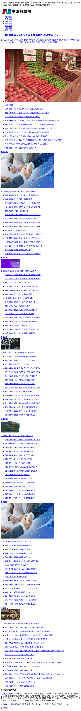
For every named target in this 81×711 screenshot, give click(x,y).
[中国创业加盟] (16, 13)
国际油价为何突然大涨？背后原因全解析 (20, 455)
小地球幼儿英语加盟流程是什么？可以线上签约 (22, 215)
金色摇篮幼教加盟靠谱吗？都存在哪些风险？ (22, 356)
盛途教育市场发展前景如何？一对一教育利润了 (22, 203)
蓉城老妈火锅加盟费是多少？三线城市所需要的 (22, 368)
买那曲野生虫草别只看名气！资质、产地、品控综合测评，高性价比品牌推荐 (33, 662)
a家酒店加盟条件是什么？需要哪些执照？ (20, 298)
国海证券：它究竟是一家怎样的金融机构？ (21, 494)
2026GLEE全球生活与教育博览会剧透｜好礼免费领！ (25, 647)
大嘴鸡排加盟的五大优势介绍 (16, 577)
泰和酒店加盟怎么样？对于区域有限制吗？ (21, 333)
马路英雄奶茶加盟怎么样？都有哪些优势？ (21, 596)
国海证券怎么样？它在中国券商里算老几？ (21, 498)
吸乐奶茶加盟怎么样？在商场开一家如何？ (21, 376)
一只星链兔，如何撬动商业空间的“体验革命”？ (22, 117)
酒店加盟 (8, 21)
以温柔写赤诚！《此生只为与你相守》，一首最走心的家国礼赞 (28, 678)
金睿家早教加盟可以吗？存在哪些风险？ (20, 384)
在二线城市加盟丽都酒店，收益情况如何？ (21, 310)
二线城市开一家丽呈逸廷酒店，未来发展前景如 (22, 275)
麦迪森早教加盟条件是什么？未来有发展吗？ (22, 580)
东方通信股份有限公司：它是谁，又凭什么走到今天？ (25, 666)
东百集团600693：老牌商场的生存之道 (19, 686)
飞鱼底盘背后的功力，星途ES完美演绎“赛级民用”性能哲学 (27, 132)
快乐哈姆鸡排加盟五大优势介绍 (17, 364)
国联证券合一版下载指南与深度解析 (18, 479)
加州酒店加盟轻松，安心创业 (16, 325)
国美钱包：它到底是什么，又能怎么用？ (20, 482)
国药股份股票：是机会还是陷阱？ (17, 475)
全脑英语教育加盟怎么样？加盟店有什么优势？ (22, 242)
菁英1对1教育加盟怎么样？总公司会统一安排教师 (23, 234)
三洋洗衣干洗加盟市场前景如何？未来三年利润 (22, 372)
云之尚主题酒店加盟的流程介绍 (17, 282)
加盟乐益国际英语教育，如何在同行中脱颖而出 (22, 222)
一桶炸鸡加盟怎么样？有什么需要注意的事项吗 (22, 395)
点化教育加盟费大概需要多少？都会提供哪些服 (22, 207)
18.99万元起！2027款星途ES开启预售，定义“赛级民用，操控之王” (30, 124)
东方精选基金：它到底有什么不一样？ (19, 655)
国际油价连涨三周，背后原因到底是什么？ (21, 451)
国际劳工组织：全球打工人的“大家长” (19, 459)
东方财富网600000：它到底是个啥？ (18, 659)
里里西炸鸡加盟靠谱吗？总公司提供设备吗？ (22, 411)
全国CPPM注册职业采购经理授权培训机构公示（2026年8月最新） (34, 42)
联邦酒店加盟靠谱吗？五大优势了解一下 (20, 302)
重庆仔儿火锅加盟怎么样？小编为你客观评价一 (22, 561)
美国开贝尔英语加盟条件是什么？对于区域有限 (22, 238)
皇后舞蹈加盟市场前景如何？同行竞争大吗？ (22, 219)
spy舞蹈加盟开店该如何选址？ (16, 230)
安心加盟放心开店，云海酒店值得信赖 (19, 314)
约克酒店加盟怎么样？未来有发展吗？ (19, 294)
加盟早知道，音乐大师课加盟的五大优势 (20, 380)
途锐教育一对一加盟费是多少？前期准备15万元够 (23, 246)
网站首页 (8, 17)
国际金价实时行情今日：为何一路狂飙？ (20, 447)
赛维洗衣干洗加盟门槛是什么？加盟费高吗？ (22, 600)
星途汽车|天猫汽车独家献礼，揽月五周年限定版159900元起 (27, 144)
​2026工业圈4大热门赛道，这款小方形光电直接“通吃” (20, 40)
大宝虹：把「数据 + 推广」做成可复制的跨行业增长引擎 (26, 639)
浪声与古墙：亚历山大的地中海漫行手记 (20, 682)
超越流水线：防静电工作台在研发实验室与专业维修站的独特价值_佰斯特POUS (34, 674)
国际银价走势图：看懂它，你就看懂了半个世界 (22, 440)
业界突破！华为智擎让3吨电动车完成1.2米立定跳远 (24, 109)
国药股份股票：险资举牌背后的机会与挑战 (21, 471)
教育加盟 (8, 19)
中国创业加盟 (6, 694)
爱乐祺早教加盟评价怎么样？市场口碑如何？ (22, 588)
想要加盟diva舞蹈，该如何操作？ (17, 211)
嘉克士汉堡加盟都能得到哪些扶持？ (18, 592)
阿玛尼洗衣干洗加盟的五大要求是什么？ (20, 604)
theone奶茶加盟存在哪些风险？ (16, 565)
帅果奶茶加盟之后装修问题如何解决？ (19, 553)
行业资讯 (8, 30)
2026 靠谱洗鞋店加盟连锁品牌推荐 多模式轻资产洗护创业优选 (28, 631)
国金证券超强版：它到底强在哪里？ (18, 463)
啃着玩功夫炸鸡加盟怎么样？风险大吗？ (20, 360)
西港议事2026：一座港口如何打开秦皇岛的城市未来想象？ (27, 113)
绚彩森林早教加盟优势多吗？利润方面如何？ (22, 415)
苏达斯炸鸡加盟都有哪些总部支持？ (18, 557)
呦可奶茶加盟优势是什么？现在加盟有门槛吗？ (22, 399)
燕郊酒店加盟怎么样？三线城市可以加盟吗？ (22, 321)
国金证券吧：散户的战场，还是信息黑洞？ (21, 467)
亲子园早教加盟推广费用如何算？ (17, 549)
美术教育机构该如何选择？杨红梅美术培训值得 (22, 254)
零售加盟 (8, 26)
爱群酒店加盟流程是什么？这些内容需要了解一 (22, 329)
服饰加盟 (8, 28)
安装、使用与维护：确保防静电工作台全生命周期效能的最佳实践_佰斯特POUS (34, 651)
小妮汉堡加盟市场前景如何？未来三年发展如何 (22, 584)
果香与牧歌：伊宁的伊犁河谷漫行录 (18, 670)
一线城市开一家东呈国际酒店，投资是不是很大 (22, 279)
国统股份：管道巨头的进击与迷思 (17, 486)
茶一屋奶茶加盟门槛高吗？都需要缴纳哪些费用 (22, 403)
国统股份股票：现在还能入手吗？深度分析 (21, 490)
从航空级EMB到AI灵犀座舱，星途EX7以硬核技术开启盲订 (27, 136)
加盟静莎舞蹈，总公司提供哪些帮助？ (19, 199)
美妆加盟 (8, 23)
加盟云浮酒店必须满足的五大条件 (17, 306)
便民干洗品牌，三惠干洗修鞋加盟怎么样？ (21, 573)
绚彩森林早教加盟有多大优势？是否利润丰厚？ (22, 195)
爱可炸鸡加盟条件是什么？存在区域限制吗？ (22, 569)
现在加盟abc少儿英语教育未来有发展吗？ (20, 148)
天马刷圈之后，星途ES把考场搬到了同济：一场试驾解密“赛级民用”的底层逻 (34, 140)
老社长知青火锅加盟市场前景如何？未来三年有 (22, 388)
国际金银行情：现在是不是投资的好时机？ (21, 443)
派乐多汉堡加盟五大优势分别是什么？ (19, 545)
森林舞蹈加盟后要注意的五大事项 (17, 250)
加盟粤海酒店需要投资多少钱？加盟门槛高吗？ (22, 290)
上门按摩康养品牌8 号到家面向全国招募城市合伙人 (29, 35)
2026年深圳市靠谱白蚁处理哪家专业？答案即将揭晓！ (25, 643)
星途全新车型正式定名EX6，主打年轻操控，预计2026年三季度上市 (30, 128)
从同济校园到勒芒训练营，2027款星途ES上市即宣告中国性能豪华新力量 (32, 121)
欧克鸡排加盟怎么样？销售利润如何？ (19, 391)
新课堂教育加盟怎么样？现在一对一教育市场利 (22, 226)
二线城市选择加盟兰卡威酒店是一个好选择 (21, 286)
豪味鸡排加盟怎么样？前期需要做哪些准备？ (22, 407)
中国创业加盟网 (15, 704)
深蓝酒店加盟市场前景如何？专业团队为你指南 (22, 318)
